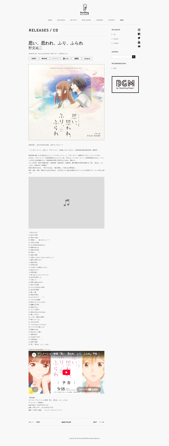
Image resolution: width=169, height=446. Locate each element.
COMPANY (99, 20)
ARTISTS (73, 20)
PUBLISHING (86, 20)
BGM (122, 20)
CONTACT (111, 20)
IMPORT (116, 43)
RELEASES (61, 20)
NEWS (50, 20)
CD (114, 34)
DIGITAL (116, 39)
